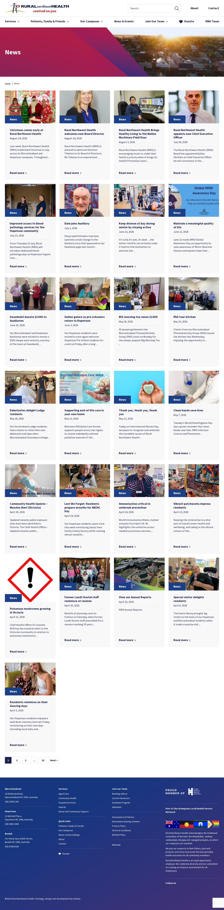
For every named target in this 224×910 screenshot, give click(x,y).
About (194, 8)
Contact (213, 8)
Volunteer (117, 807)
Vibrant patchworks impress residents (192, 505)
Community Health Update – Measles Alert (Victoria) (29, 505)
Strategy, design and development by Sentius (58, 898)
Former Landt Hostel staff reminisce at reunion (81, 599)
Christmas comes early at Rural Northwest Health (26, 132)
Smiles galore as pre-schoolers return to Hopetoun (84, 318)
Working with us (119, 793)
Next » (54, 760)
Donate (189, 21)
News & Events (124, 21)
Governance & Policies (123, 817)
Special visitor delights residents (188, 599)
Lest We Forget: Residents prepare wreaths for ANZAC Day (82, 507)
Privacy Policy (119, 825)
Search (177, 8)
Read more (17, 173)
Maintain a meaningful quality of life (193, 225)
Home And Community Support (74, 811)
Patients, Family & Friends (71, 825)
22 (43, 760)
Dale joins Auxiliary (76, 223)
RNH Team (212, 21)
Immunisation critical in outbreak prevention (134, 505)
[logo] (37, 12)
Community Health (67, 798)
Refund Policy (118, 834)
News (13, 119)
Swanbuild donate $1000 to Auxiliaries (28, 318)
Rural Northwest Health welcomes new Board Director (84, 132)
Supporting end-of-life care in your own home (84, 412)
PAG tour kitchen (184, 317)
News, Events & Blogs (69, 834)
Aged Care (64, 793)
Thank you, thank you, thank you (138, 412)
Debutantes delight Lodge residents (27, 412)
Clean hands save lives (188, 410)
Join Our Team (154, 21)
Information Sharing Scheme (126, 821)
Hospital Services (67, 802)
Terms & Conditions (121, 830)
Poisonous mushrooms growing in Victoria (30, 610)
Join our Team (119, 788)
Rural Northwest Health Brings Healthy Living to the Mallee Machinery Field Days (139, 133)
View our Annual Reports (135, 597)
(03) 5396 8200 (12, 846)
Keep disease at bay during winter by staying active (137, 225)
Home (8, 83)
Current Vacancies (121, 798)
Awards (62, 807)
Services (10, 21)
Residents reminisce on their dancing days (29, 704)
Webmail (116, 844)
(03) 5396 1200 (12, 801)
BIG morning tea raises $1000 (138, 317)
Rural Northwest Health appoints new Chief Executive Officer (193, 133)
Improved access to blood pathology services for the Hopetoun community (27, 227)
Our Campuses (89, 21)
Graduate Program (121, 802)
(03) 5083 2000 (12, 823)
